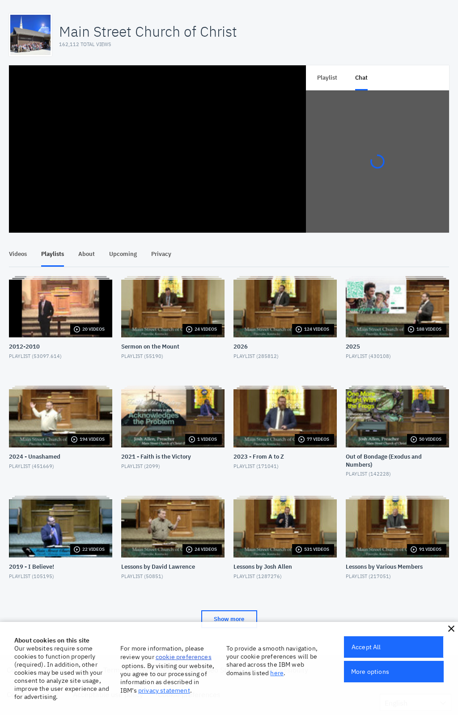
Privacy (161, 254)
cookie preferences (184, 657)
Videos (18, 254)
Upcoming (123, 254)
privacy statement (164, 690)
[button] (451, 629)
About (86, 254)
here (277, 673)
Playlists (52, 254)
